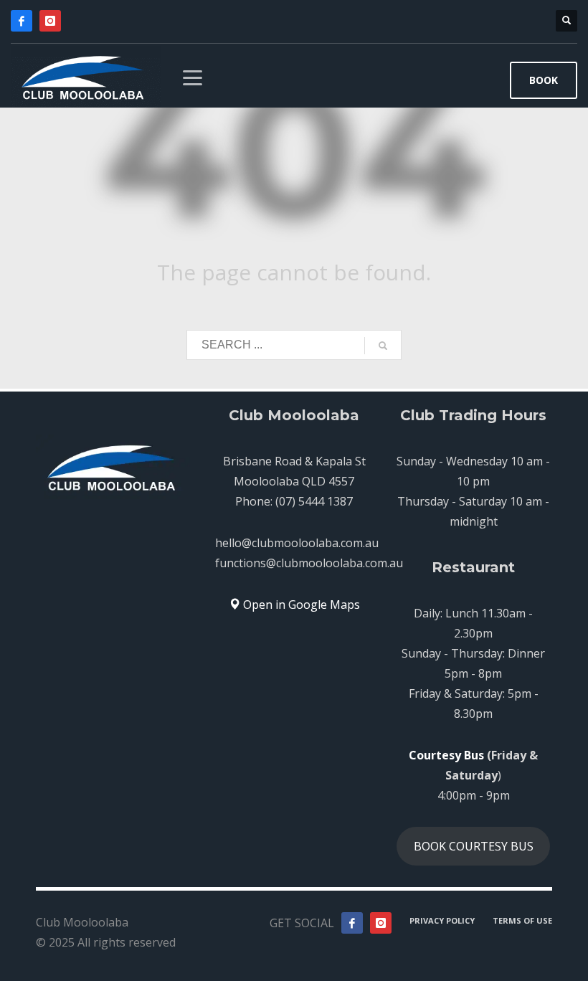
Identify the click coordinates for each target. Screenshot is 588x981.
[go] (383, 346)
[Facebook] (21, 21)
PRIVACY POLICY (442, 920)
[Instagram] (50, 21)
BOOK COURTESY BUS (474, 846)
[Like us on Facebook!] (352, 923)
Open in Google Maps (300, 604)
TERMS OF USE (522, 920)
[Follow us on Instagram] (381, 923)
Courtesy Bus (446, 755)
